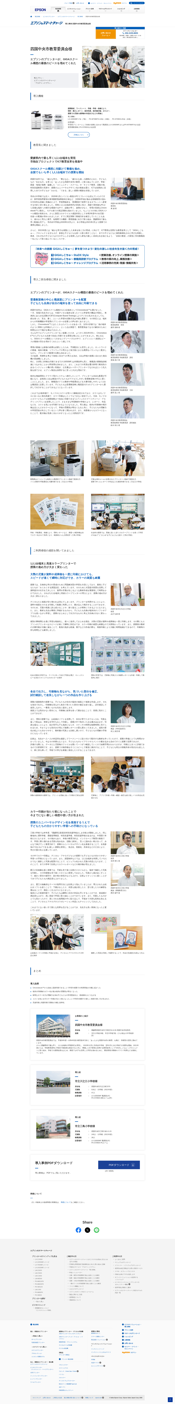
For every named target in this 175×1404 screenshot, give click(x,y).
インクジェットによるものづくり (101, 1352)
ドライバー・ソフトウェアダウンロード (128, 1265)
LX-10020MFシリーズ (42, 1267)
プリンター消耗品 (64, 1354)
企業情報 (127, 1340)
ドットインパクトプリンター (38, 1376)
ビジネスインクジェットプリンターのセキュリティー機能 (127, 1283)
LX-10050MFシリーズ (42, 1262)
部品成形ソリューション (98, 1339)
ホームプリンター (37, 1339)
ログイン (124, 3)
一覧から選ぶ (39, 1301)
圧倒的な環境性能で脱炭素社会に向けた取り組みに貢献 (87, 1264)
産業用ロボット (95, 1333)
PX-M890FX (39, 1292)
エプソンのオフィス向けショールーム (81, 1292)
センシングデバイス (97, 1366)
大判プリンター (35, 1372)
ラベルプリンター (35, 1382)
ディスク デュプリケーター (67, 1380)
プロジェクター (63, 1365)
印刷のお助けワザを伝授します (125, 1274)
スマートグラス (63, 1368)
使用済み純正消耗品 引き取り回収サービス (128, 1268)
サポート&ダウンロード (132, 1333)
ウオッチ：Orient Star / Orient (67, 1371)
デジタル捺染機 (63, 1348)
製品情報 (37, 16)
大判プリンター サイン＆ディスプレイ (70, 1333)
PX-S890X (38, 1295)
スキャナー (62, 1377)
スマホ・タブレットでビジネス (125, 1271)
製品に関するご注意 (75, 1294)
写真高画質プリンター (38, 1342)
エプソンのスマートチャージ (66, 16)
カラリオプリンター (37, 1350)
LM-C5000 (38, 1273)
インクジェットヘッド (97, 1349)
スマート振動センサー (97, 1336)
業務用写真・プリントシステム (68, 1342)
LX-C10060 (38, 1259)
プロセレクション (37, 1353)
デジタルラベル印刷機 (65, 1345)
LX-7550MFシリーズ (41, 1265)
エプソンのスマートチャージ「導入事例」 (83, 1270)
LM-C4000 (38, 1276)
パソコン (61, 1374)
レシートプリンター (36, 1379)
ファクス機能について (76, 1286)
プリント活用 (129, 1330)
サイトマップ (37, 1397)
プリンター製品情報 (67, 1359)
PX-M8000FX (39, 1284)
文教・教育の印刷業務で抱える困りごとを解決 (84, 1275)
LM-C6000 (38, 1270)
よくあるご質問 (120, 1259)
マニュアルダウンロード (123, 1262)
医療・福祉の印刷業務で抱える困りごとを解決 (84, 1278)
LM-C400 (38, 1289)
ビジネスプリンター (49, 16)
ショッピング (129, 1336)
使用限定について (75, 1297)
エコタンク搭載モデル (38, 1356)
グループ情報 (68, 3)
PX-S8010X (39, 1287)
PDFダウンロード (119, 1165)
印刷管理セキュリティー (66, 1390)
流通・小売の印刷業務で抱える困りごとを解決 (84, 1281)
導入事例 (80, 16)
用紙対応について (75, 1300)
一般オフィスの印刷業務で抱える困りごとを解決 (85, 1283)
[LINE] (96, 1229)
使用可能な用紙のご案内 (123, 1287)
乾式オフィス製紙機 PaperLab (68, 1384)
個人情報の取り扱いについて (72, 1397)
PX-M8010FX (39, 1281)
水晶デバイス (95, 1362)
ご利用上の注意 (57, 1397)
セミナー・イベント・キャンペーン (101, 3)
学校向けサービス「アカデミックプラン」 (83, 1267)
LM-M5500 (38, 1278)
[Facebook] (78, 1229)
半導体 (93, 1359)
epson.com (98, 1397)
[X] (87, 1229)
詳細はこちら (79, 135)
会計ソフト (62, 1387)
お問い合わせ (80, 3)
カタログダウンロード (76, 1289)
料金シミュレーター (75, 1272)
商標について (66, 1202)
